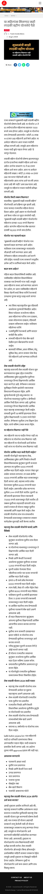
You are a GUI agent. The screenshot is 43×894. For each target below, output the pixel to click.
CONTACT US (16, 877)
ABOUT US (28, 877)
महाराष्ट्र (7, 30)
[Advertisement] (21, 90)
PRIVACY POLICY (21, 881)
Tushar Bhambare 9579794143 (27, 890)
